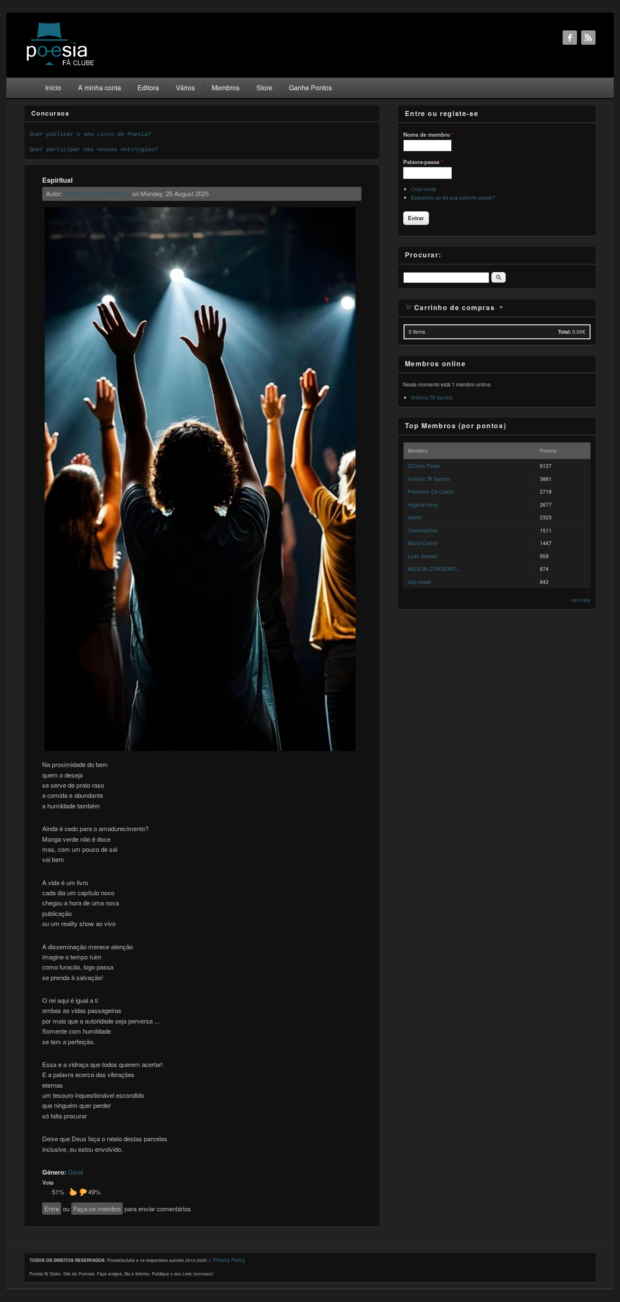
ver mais (580, 599)
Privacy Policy (229, 1259)
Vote (48, 1182)
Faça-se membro (97, 1208)
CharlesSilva (422, 530)
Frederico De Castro (431, 491)
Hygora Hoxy (423, 504)
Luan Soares (422, 555)
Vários (185, 87)
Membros (226, 87)
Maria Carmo (423, 542)
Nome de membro (428, 134)
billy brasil (419, 581)
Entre (51, 1208)
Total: (564, 331)
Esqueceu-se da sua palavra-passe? (453, 197)
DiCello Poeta (424, 465)
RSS (588, 37)
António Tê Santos (432, 397)
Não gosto (83, 1192)
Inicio (53, 87)
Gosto (73, 1192)
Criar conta (423, 188)
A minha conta (99, 87)
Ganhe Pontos (310, 87)
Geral (75, 1171)
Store (264, 87)
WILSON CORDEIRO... (97, 193)
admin (415, 517)
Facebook (570, 37)
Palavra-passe (423, 162)
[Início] (60, 64)
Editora (148, 87)
